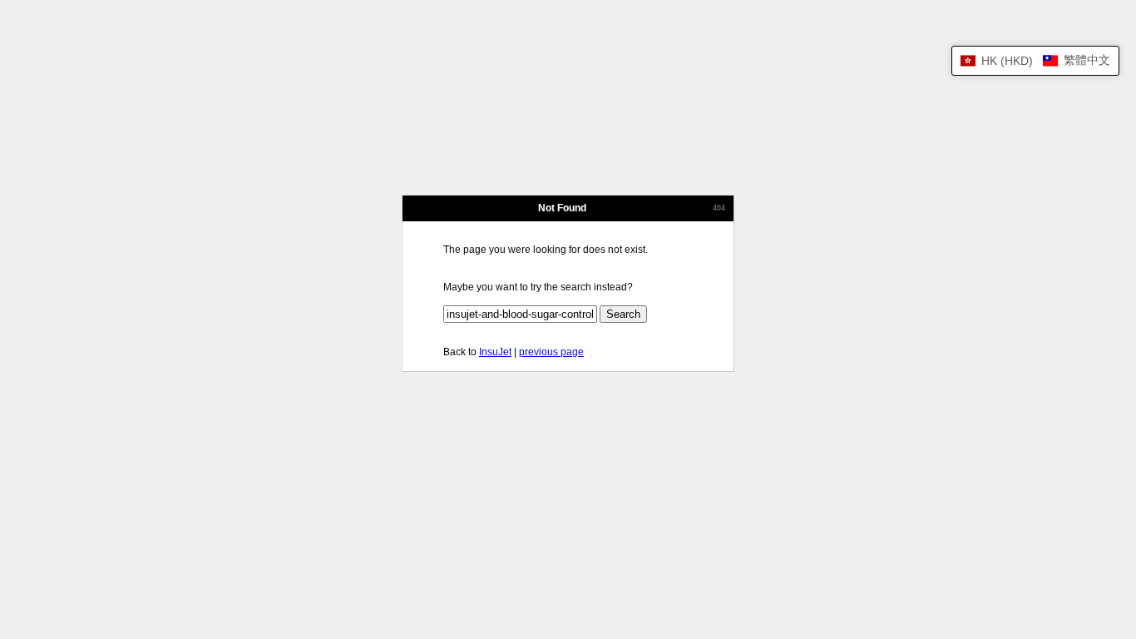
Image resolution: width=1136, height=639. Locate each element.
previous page (551, 352)
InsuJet (495, 352)
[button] (1035, 61)
